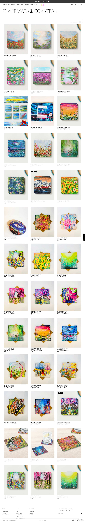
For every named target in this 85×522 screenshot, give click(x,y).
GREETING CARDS (5, 514)
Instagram (32, 511)
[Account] (78, 4)
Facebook (32, 513)
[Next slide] (26, 39)
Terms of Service (19, 516)
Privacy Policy (19, 514)
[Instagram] (75, 520)
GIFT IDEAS (4, 513)
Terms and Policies (42, 520)
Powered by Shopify (12, 520)
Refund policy (19, 513)
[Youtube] (77, 520)
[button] (76, 22)
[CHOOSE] (26, 52)
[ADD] (52, 124)
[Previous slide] (6, 39)
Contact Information (20, 518)
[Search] (75, 4)
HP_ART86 (7, 520)
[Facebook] (73, 520)
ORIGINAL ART (5, 511)
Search (17, 511)
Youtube (31, 514)
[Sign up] (81, 513)
